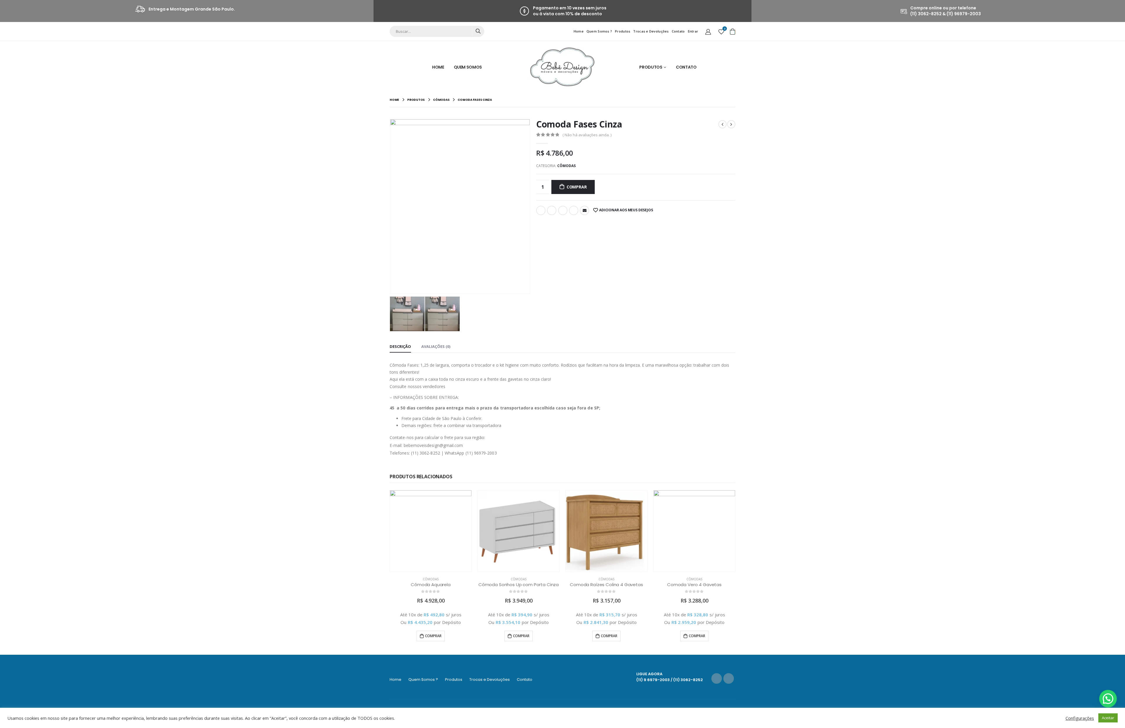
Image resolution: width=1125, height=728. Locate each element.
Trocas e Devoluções (651, 31)
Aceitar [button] (1108, 717)
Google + (573, 210)
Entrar (693, 31)
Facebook (541, 210)
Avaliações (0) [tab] (435, 346)
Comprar (577, 187)
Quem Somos (468, 67)
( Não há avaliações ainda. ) (586, 134)
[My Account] (708, 31)
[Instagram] (728, 678)
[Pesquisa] (478, 31)
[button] (1108, 698)
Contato (678, 31)
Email (584, 210)
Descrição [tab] (400, 346)
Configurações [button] (1080, 718)
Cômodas (566, 165)
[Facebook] (716, 678)
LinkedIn (562, 210)
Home (579, 31)
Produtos (622, 31)
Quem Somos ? (599, 31)
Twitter (551, 210)
